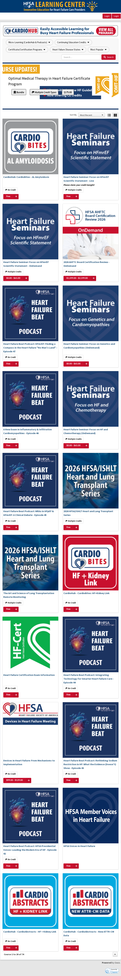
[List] (109, 115)
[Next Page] (115, 954)
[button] (5, 31)
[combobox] (90, 115)
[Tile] (115, 115)
